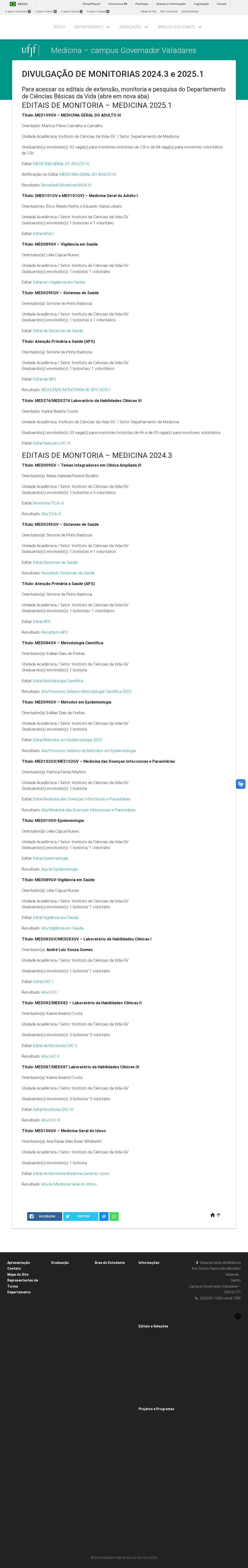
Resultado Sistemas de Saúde (68, 573)
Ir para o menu (45, 11)
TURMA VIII (60, 1454)
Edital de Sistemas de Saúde (58, 330)
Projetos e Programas (156, 1409)
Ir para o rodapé (97, 11)
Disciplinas (61, 1384)
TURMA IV (60, 1429)
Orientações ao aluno (67, 1326)
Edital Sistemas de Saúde (55, 562)
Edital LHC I (43, 981)
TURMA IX (60, 1461)
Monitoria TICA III (48, 503)
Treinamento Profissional (157, 1447)
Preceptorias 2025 (152, 1383)
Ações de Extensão (21, 1362)
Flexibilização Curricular (112, 1403)
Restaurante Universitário (113, 1512)
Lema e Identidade (21, 1298)
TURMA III (60, 1422)
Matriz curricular (64, 1377)
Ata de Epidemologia (59, 869)
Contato (14, 1268)
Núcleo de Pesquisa (22, 1368)
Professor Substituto (153, 1396)
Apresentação (18, 1263)
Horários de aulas (108, 1441)
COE (12, 1407)
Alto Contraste (169, 11)
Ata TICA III (51, 513)
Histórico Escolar (107, 1326)
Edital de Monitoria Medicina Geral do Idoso (71, 1173)
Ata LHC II (50, 1056)
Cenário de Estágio (65, 1313)
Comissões (17, 1401)
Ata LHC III (51, 1120)
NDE (12, 1420)
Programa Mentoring (67, 1365)
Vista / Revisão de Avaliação (114, 1339)
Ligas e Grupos (63, 1499)
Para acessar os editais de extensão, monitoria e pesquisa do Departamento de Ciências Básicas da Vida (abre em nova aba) (123, 93)
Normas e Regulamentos (25, 1304)
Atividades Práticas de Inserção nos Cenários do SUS (70, 1288)
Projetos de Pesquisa (23, 1381)
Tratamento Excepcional (112, 1397)
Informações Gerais (66, 1345)
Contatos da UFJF (152, 1275)
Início (59, 27)
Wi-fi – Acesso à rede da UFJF (115, 1544)
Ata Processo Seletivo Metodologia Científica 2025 (86, 691)
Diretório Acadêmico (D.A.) (113, 1275)
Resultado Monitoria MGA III (66, 185)
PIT (12, 1439)
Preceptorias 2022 (152, 1403)
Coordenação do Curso (24, 1317)
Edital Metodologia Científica (58, 680)
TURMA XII (60, 1480)
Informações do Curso (68, 1301)
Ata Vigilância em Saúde (62, 928)
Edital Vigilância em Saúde (55, 917)
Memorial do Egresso (67, 1403)
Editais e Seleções (153, 1326)
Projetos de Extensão (23, 1375)
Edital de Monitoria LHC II (55, 1045)
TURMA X (59, 1467)
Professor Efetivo (151, 1390)
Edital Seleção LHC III (52, 443)
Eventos (145, 1288)
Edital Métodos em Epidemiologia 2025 (67, 739)
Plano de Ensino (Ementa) (113, 1371)
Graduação (130, 27)
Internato (59, 1307)
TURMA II (59, 1416)
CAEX (13, 1426)
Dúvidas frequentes (153, 1268)
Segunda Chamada (110, 1345)
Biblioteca (103, 1409)
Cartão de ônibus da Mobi (113, 1435)
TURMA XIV (61, 1493)
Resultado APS (54, 632)
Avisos (145, 1281)
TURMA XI (60, 1473)
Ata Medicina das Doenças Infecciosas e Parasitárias (88, 809)
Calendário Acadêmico (111, 1429)
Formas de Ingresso (66, 1371)
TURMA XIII (60, 1486)
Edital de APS (44, 379)
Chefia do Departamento (25, 1311)
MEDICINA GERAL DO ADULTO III (61, 163)
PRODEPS (59, 1339)
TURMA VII (60, 1448)
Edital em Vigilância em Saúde (59, 282)
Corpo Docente (19, 1330)
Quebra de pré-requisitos (112, 1377)
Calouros (102, 1268)
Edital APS (42, 621)
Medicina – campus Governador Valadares (123, 50)
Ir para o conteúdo (17, 11)
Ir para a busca (71, 11)
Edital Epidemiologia (50, 858)
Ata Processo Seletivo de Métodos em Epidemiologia (88, 750)
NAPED (14, 1433)
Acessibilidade (189, 11)
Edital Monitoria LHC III (53, 1109)
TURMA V (59, 1435)
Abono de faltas (107, 1352)
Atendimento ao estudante (113, 1307)
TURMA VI (60, 1441)
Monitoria (147, 1441)
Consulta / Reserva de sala (27, 1388)
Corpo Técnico (18, 1324)
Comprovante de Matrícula (114, 1320)
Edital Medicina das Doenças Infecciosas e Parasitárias (82, 799)
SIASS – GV (148, 1294)
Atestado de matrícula (111, 1313)
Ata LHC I (49, 992)
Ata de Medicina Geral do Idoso (69, 1184)
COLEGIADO (17, 1413)
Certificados (104, 1332)
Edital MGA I (43, 233)
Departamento (89, 27)
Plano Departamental (23, 1394)
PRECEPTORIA (62, 1332)
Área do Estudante (176, 27)
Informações (149, 1263)
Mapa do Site (148, 11)
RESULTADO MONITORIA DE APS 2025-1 (77, 389)
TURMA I (59, 1409)
